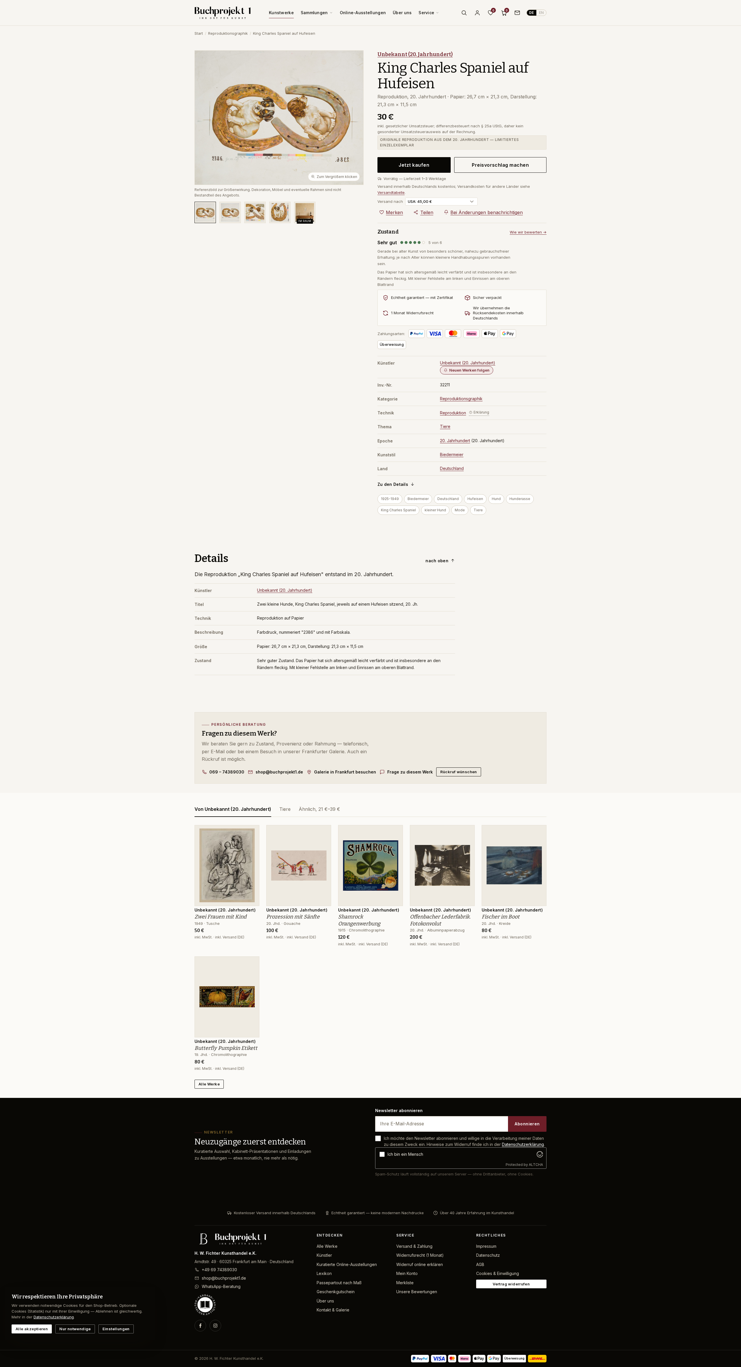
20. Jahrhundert (455, 440)
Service (426, 12)
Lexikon (324, 1273)
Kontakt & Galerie (333, 1309)
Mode (460, 510)
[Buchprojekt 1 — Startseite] (223, 12)
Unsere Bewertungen (416, 1291)
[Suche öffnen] (464, 12)
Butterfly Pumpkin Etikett (226, 1048)
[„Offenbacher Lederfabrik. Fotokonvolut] (466, 832)
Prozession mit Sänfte (293, 917)
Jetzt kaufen (414, 165)
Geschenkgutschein (336, 1291)
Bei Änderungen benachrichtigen (486, 212)
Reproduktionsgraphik (228, 33)
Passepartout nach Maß (339, 1282)
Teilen (426, 212)
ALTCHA (536, 1164)
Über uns (402, 12)
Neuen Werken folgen (469, 370)
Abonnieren (527, 1123)
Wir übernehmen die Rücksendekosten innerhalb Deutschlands (498, 313)
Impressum (486, 1246)
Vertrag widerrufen (511, 1284)
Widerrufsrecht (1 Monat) (420, 1255)
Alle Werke (209, 1084)
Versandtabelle (391, 192)
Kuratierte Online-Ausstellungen (347, 1264)
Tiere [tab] (285, 809)
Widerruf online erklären (419, 1264)
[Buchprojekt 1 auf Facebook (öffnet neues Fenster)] (200, 1325)
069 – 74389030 (226, 771)
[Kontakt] (517, 12)
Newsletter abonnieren (399, 1110)
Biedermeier (451, 454)
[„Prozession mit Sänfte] (322, 832)
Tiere (445, 426)
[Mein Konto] (477, 12)
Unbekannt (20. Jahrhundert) (415, 54)
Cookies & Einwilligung (497, 1273)
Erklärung (481, 412)
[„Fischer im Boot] (537, 832)
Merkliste (405, 1282)
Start (199, 33)
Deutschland (452, 468)
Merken (394, 212)
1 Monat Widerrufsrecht (412, 312)
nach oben (436, 560)
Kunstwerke (281, 12)
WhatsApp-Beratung (221, 1286)
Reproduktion (453, 412)
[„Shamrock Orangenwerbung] (394, 832)
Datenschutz (488, 1255)
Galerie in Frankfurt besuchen (345, 771)
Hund (496, 499)
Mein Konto (407, 1273)
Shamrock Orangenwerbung (359, 920)
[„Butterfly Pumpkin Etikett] (250, 963)
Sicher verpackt (487, 297)
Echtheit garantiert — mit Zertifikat (422, 297)
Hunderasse (519, 499)
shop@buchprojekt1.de (279, 771)
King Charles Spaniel (398, 510)
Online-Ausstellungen (363, 12)
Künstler (324, 1255)
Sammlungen (314, 12)
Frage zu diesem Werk (409, 771)
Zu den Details (392, 484)
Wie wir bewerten (528, 232)
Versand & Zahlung (414, 1246)
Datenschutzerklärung (523, 1144)
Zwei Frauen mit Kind (221, 917)
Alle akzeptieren (32, 1328)
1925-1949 (390, 499)
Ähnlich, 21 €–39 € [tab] (319, 809)
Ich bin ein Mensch (405, 1154)
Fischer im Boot (501, 917)
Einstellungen (116, 1328)
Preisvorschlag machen (500, 165)
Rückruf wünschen (458, 771)
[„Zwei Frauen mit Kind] (250, 832)
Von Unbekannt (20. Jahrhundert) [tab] (233, 809)
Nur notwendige (75, 1328)
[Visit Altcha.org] (540, 1154)
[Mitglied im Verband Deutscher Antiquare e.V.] (251, 1304)
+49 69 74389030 (219, 1269)
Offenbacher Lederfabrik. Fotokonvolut (440, 920)
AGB (480, 1264)
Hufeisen (475, 499)
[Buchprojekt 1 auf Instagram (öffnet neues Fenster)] (215, 1325)
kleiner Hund (435, 510)
